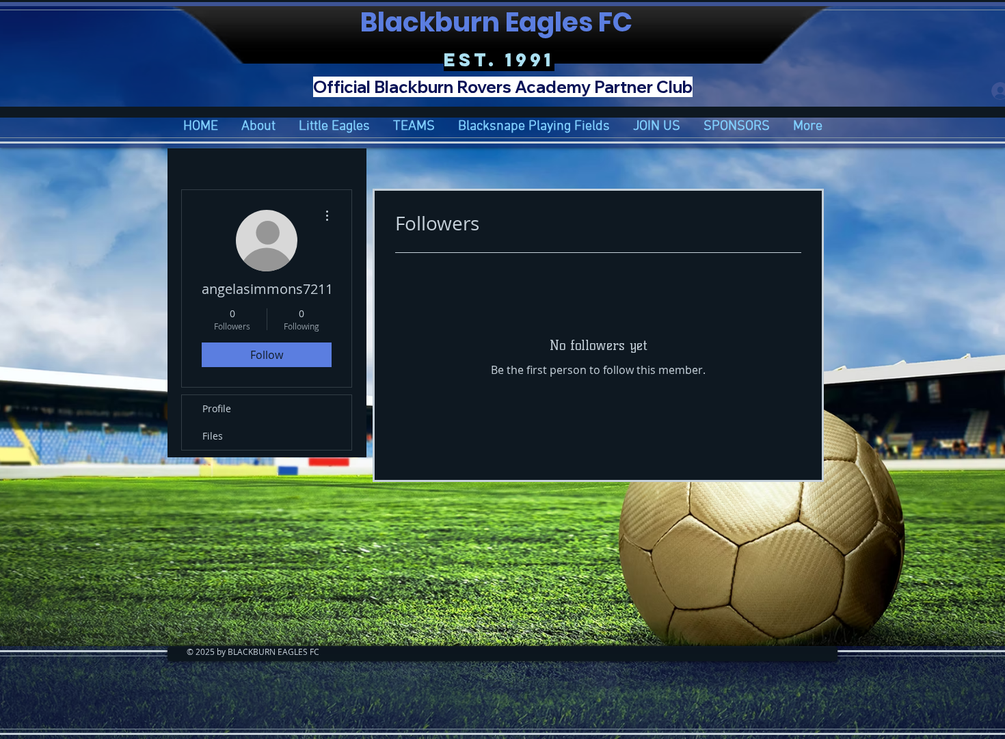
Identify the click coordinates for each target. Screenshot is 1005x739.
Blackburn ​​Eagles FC (499, 22)
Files (212, 435)
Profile (216, 408)
